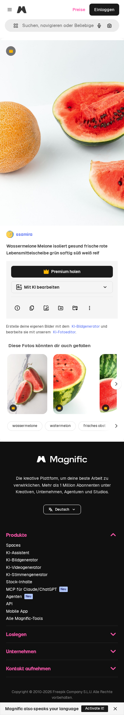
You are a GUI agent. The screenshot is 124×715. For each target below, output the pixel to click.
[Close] (115, 708)
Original (38, 51)
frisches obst (94, 425)
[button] (62, 509)
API (9, 603)
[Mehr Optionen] (89, 308)
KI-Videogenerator (23, 567)
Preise (79, 9)
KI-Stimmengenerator (27, 574)
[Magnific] (62, 460)
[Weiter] (116, 384)
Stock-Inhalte (19, 581)
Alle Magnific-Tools (24, 618)
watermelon (60, 425)
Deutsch (62, 509)
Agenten (19, 596)
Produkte (16, 535)
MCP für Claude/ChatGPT (36, 589)
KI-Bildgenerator (86, 326)
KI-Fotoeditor (64, 332)
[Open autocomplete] (13, 25)
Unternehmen (21, 651)
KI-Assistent (17, 552)
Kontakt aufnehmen (28, 668)
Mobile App (17, 611)
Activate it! (94, 708)
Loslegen (16, 634)
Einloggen (104, 9)
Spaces (13, 545)
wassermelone (24, 425)
